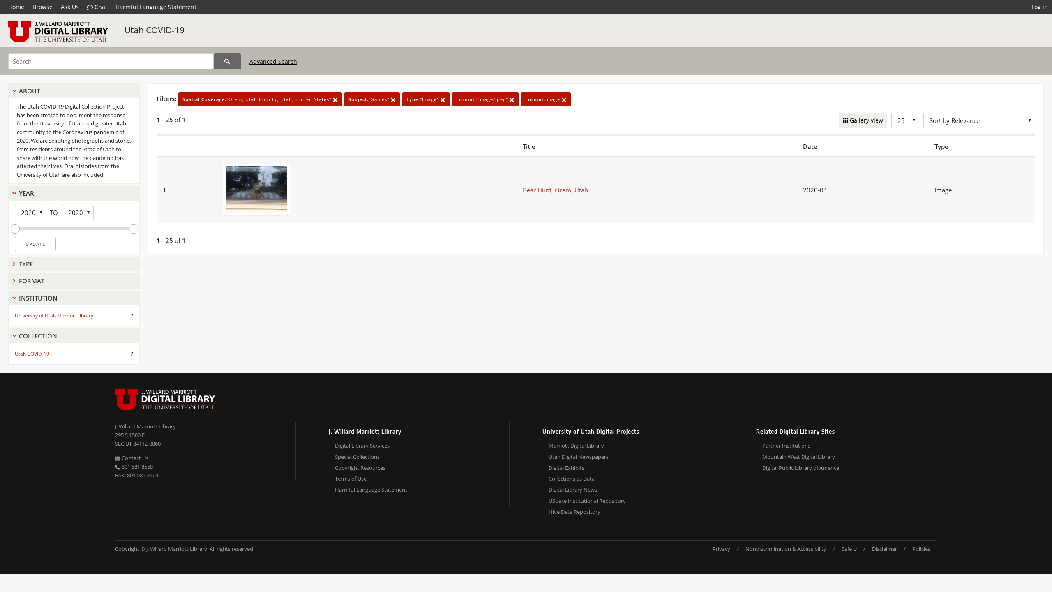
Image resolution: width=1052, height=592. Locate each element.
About (29, 91)
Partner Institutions (786, 445)
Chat (100, 7)
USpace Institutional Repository (587, 500)
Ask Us (70, 7)
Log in (1039, 7)
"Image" (423, 99)
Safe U (849, 549)
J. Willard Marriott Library (145, 426)
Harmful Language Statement (155, 7)
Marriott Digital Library (576, 445)
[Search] (227, 61)
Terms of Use (351, 478)
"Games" (369, 99)
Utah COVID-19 (155, 30)
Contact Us (134, 458)
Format (31, 281)
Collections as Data (572, 478)
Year (26, 193)
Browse (42, 7)
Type (26, 264)
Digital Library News (573, 489)
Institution (38, 298)
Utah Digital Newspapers (579, 456)
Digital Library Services (362, 445)
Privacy (721, 549)
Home (16, 7)
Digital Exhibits (566, 468)
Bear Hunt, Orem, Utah (555, 190)
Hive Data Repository (574, 512)
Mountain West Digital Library (798, 456)
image (543, 99)
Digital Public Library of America (800, 468)
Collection (38, 336)
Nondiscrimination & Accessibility (785, 549)
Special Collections (357, 456)
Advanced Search (273, 61)
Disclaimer (884, 549)
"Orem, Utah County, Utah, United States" (257, 99)
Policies (921, 549)
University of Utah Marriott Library (54, 315)
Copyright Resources (360, 468)
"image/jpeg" (483, 99)
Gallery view (865, 120)
